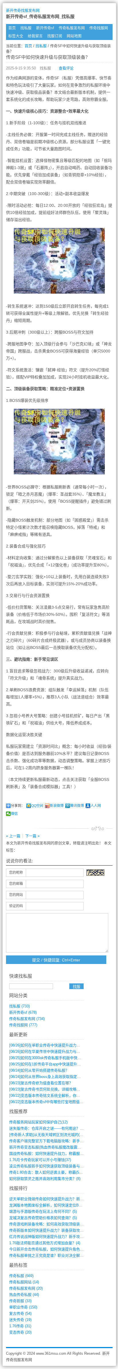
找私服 (26, 28)
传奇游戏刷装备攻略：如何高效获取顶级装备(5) (48, 1224)
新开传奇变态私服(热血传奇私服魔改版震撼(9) (47, 1147)
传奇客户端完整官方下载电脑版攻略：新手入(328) (50, 1141)
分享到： (18, 806)
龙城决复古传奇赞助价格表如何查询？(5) (43, 1218)
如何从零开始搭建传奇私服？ (39, 1070)
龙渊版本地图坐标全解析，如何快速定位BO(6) (47, 1205)
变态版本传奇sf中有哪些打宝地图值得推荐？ (52, 1102)
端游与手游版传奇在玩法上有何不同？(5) (43, 1211)
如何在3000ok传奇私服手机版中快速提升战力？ (54, 1058)
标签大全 (15, 36)
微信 (14, 814)
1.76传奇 (20, 1326)
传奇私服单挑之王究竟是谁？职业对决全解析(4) (48, 1255)
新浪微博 (57, 806)
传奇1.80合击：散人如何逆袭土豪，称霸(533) (46, 1172)
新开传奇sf (45, 28)
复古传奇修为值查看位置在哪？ (41, 1083)
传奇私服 (21, 1276)
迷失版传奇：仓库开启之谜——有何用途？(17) (47, 1128)
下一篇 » (32, 836)
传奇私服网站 (24, 1282)
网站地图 (74, 36)
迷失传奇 (20, 1320)
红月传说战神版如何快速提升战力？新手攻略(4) (48, 1236)
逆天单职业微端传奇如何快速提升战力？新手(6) (48, 1199)
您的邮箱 (16, 884)
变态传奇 (20, 1332)
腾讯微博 (77, 806)
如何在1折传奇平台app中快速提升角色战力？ (52, 1064)
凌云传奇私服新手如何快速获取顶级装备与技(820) (50, 1166)
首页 (12, 28)
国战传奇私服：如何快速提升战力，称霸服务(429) (50, 1153)
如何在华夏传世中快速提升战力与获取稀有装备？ (56, 1051)
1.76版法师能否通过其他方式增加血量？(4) (44, 1243)
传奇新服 (20, 1301)
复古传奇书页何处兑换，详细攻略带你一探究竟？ (56, 1089)
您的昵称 (16, 873)
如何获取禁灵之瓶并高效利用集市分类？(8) (44, 1178)
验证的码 (16, 906)
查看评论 (66, 68)
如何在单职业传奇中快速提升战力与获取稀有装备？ (57, 1045)
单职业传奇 (23, 1307)
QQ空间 (37, 806)
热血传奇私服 (24, 1294)
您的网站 (16, 895)
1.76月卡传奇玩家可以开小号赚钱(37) (40, 1160)
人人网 (96, 806)
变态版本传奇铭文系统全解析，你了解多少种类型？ (57, 1095)
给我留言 (35, 36)
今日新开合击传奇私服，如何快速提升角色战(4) (48, 1249)
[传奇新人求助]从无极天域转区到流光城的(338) (48, 1135)
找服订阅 (54, 36)
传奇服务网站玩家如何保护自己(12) (38, 1122)
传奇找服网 (98, 28)
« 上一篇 (13, 836)
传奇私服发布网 (72, 28)
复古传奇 (20, 1313)
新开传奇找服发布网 (23, 10)
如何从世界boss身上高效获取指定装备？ (48, 1077)
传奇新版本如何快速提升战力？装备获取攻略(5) (48, 1230)
